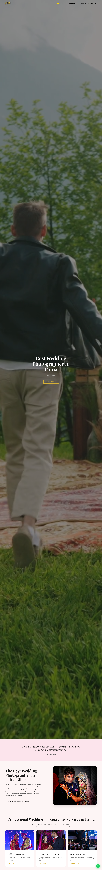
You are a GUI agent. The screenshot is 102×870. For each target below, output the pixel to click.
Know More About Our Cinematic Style (18, 801)
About (64, 3)
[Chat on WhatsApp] (98, 866)
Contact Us (92, 3)
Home (58, 3)
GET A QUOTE (51, 381)
